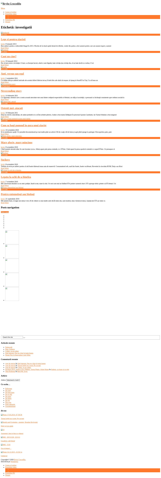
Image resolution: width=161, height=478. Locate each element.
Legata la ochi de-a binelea (16, 177)
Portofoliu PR (10, 20)
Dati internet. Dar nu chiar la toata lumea (19, 353)
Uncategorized (10, 406)
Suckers (5, 159)
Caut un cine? (8, 56)
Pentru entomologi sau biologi (17, 194)
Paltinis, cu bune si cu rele (60, 369)
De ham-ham (9, 392)
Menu (3, 8)
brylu (2, 44)
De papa (8, 396)
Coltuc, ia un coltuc (12, 351)
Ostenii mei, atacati (12, 108)
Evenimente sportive (17, 18)
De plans (8, 398)
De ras (7, 400)
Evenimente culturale (17, 16)
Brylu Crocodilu (19, 460)
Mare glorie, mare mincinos (16, 142)
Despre (7, 22)
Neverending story (11, 90)
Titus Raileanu (10, 371)
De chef (8, 391)
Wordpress (14, 462)
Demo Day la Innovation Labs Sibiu (17, 355)
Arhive (3, 380)
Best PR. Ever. (22, 371)
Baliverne (8, 389)
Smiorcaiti (8, 347)
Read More (5, 48)
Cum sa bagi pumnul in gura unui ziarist (23, 125)
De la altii (8, 394)
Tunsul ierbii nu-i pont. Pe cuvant (29, 365)
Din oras (8, 402)
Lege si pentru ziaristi (13, 39)
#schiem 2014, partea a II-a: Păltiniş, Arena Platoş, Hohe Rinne (27, 369)
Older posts (5, 212)
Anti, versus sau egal (12, 73)
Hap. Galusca (10, 349)
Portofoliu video (10, 14)
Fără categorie (10, 404)
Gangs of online (10, 12)
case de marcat (10, 364)
